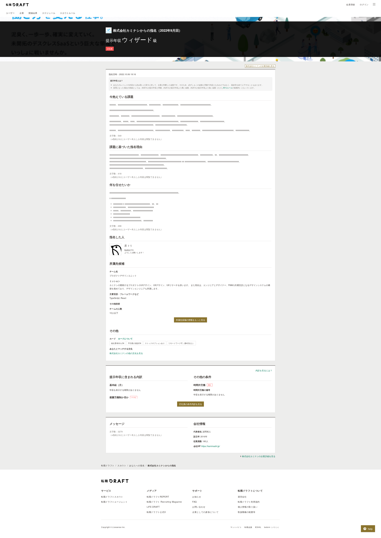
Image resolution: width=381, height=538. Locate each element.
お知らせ (196, 496)
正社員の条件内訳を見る (190, 404)
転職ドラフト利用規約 (249, 501)
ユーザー (10, 12)
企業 (21, 12)
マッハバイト (236, 527)
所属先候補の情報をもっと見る (190, 319)
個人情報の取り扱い (247, 506)
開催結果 (33, 12)
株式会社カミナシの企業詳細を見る (260, 66)
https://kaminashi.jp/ (210, 446)
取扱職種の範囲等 (246, 511)
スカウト (121, 465)
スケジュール (48, 12)
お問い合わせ (198, 506)
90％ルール (227, 87)
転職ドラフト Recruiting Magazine (164, 501)
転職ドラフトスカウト (112, 496)
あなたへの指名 (137, 465)
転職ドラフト (107, 465)
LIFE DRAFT (153, 506)
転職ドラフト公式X (156, 511)
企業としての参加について (205, 511)
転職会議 (248, 527)
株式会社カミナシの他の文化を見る (126, 353)
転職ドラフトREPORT (158, 496)
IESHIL (258, 527)
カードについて (125, 338)
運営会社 (242, 496)
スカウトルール (67, 12)
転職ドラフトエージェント (114, 501)
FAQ (194, 501)
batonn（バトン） (272, 527)
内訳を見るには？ (264, 370)
